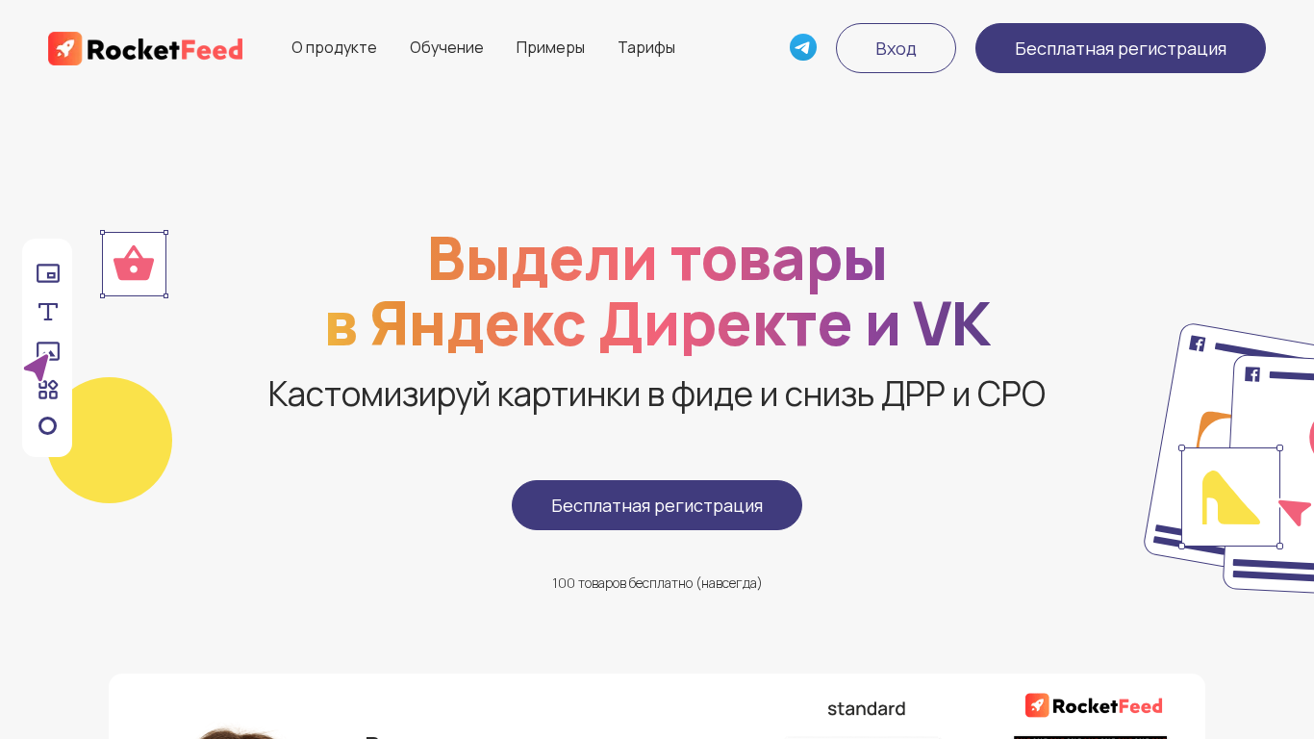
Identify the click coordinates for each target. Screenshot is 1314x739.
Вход (896, 48)
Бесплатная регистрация (1120, 48)
